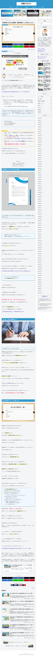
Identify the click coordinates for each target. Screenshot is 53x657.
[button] (51, 23)
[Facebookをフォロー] (15, 585)
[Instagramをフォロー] (19, 585)
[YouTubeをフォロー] (21, 585)
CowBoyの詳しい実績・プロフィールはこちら (10, 148)
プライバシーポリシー (26, 653)
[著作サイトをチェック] (11, 585)
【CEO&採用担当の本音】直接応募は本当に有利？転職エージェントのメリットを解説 (16, 548)
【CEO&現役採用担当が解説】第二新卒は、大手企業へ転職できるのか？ (44, 305)
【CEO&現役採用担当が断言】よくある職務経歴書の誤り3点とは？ (13, 311)
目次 (17, 161)
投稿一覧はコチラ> (41, 51)
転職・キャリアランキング (42, 56)
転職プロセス (45, 296)
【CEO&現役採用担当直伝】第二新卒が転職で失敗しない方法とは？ (44, 308)
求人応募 (10, 51)
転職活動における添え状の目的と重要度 (19, 163)
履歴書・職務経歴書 (5, 51)
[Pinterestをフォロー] (25, 585)
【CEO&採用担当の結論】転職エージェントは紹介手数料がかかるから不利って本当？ (44, 300)
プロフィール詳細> (41, 48)
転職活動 (13, 51)
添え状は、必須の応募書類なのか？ (18, 164)
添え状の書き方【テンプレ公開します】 (19, 165)
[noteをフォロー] (23, 585)
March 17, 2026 (25, 106)
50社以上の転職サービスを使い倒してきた (21, 138)
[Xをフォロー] (13, 585)
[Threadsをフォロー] (17, 585)
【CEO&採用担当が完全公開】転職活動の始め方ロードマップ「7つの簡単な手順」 (16, 91)
